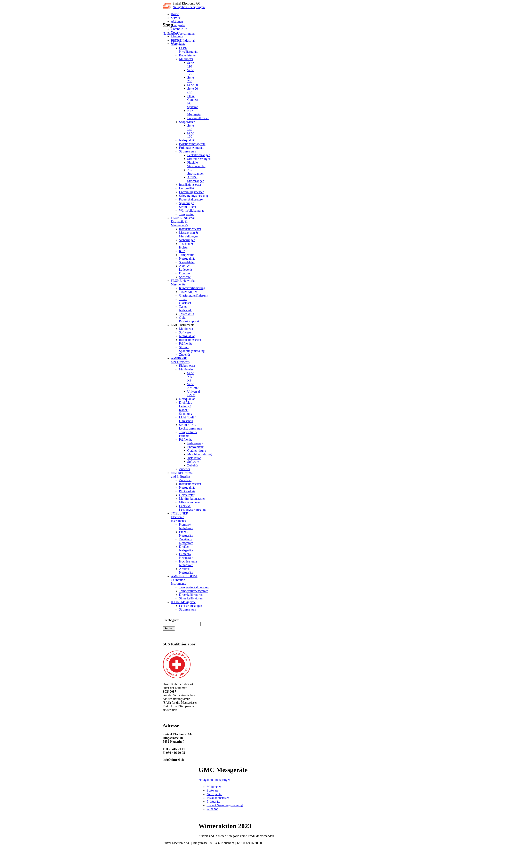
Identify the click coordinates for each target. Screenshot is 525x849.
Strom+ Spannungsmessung (192, 349)
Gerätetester (186, 495)
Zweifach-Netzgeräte (186, 541)
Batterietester (187, 55)
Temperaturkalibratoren (194, 587)
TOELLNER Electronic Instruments (179, 517)
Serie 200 (190, 79)
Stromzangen (187, 151)
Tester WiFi (186, 314)
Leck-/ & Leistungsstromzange (192, 507)
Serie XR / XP (190, 376)
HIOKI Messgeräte (183, 602)
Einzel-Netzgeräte (186, 533)
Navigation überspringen (189, 7)
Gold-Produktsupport (189, 319)
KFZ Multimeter (194, 112)
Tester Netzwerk (185, 308)
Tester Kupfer (188, 291)
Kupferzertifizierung (192, 288)
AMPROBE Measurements (180, 360)
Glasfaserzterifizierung (193, 295)
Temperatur (186, 214)
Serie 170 (190, 72)
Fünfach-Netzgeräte (186, 555)
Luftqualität (186, 188)
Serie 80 (192, 85)
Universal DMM (193, 393)
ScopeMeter (187, 122)
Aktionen (177, 21)
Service (175, 17)
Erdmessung (195, 443)
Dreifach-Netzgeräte (186, 548)
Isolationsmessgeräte (192, 144)
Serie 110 (190, 64)
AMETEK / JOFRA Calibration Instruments (184, 579)
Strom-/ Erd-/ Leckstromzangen (190, 426)
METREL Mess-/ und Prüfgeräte (182, 474)
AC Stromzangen (195, 171)
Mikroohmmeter (189, 502)
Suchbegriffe (171, 620)
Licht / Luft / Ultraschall (187, 419)
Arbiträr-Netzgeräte (186, 570)
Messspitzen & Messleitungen (188, 234)
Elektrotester (187, 365)
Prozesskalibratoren (191, 199)
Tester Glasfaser (185, 301)
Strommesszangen (199, 158)
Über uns (177, 36)
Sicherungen (187, 240)
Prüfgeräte (185, 343)
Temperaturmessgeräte (193, 591)
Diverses (184, 273)
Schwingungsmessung (193, 195)
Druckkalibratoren (191, 594)
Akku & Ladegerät (185, 267)
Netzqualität (187, 140)
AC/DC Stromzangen (195, 179)
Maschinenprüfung (199, 454)
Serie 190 (190, 134)
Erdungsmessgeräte (191, 147)
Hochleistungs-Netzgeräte (189, 563)
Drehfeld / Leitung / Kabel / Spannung (185, 408)
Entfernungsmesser (191, 192)
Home (175, 14)
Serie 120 (190, 127)
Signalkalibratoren (191, 598)
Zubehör (184, 354)
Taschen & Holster (186, 245)
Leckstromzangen (198, 155)
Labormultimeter (198, 118)
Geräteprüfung (196, 450)
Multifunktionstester (192, 498)
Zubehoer (185, 480)
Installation (194, 458)
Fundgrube (178, 25)
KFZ (182, 251)
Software (185, 277)
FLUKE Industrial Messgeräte (183, 42)
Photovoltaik (195, 447)
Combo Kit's (179, 29)
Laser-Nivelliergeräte (188, 49)
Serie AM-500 (193, 386)
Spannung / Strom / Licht (187, 205)
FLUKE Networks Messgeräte (183, 282)
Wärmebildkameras (191, 210)
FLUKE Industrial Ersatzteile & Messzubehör (183, 221)
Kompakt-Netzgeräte (186, 526)
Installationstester (190, 184)
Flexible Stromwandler (196, 164)
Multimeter (186, 59)
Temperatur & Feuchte (188, 434)
